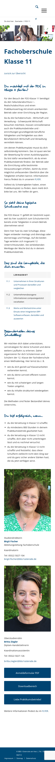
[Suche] (35, 6)
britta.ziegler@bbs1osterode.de (20, 661)
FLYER (38, 179)
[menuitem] (35, 6)
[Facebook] (34, 19)
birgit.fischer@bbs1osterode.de (20, 559)
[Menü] (42, 10)
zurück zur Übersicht (15, 73)
